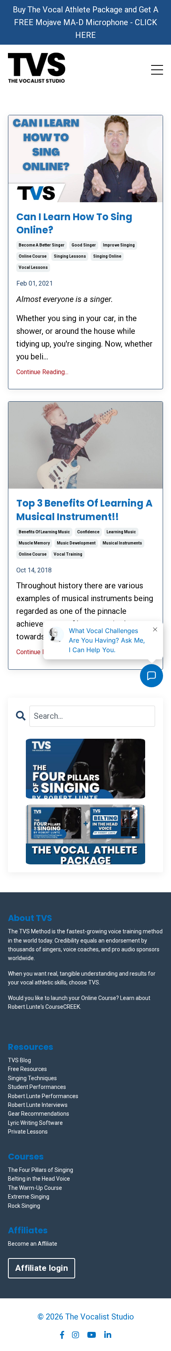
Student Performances (37, 1087)
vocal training (68, 554)
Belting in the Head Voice (39, 1178)
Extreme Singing (28, 1196)
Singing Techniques (32, 1078)
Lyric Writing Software (35, 1123)
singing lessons (70, 256)
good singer (84, 245)
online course (33, 256)
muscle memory (34, 543)
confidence (88, 532)
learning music (121, 532)
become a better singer (41, 245)
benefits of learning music (44, 532)
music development (76, 543)
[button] (85, 769)
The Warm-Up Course (35, 1188)
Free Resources (27, 1069)
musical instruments (122, 543)
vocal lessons (33, 267)
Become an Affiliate (32, 1244)
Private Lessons (28, 1131)
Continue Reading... (42, 372)
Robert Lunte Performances (43, 1096)
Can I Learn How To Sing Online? (74, 223)
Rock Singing (24, 1206)
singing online (107, 256)
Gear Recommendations (38, 1113)
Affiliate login (41, 1268)
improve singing (119, 245)
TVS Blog (19, 1060)
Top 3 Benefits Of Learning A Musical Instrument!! (84, 510)
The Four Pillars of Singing (40, 1170)
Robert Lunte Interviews (38, 1105)
